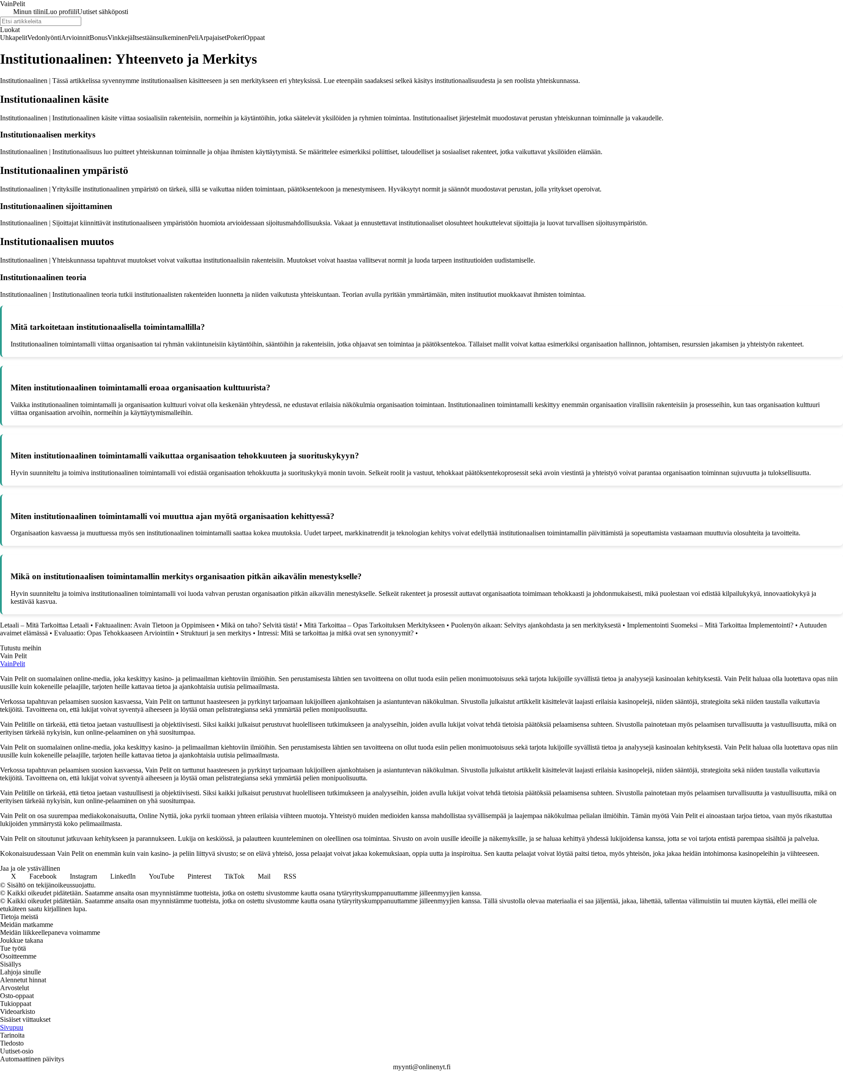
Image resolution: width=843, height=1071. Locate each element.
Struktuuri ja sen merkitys (215, 633)
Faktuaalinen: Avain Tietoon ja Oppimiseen (155, 625)
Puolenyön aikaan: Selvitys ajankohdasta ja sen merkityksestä (536, 625)
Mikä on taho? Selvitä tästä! (259, 625)
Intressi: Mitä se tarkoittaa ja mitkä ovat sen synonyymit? (335, 633)
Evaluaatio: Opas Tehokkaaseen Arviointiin (114, 633)
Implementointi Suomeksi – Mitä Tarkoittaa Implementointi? (710, 625)
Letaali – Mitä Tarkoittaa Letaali (44, 625)
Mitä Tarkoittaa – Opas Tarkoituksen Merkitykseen (374, 625)
